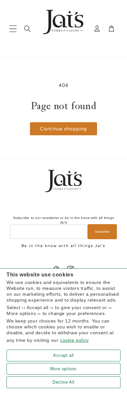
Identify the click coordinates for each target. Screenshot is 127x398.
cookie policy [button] (74, 340)
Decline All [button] (63, 382)
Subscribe (102, 231)
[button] (13, 29)
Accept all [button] (63, 355)
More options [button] (63, 368)
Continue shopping (63, 129)
